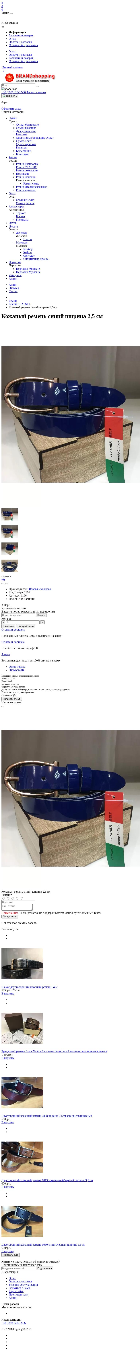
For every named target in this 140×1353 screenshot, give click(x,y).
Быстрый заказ (26, 626)
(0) (3, 579)
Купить (41, 615)
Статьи (13, 291)
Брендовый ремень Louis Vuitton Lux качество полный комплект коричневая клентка (54, 1051)
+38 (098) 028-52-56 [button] (13, 1322)
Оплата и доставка (20, 41)
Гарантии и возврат (21, 35)
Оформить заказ (11, 108)
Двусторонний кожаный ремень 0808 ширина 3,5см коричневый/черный (46, 1115)
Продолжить (10, 916)
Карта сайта (16, 1291)
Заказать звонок (36, 92)
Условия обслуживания (23, 45)
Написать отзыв (11, 699)
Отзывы (14, 288)
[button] (12, 67)
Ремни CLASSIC (19, 304)
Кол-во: (6, 618)
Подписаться (44, 1268)
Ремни (13, 300)
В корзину (8, 626)
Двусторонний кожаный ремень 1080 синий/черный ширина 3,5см (43, 1244)
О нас (12, 38)
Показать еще (10, 1254)
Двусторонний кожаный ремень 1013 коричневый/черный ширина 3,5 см (47, 1180)
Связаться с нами (19, 1287)
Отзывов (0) (16, 669)
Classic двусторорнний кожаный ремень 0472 (29, 986)
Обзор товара (17, 666)
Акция (5, 654)
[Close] (2, 706)
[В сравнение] (6, 583)
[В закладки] (2, 583)
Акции (13, 284)
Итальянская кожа (40, 589)
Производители (18, 1294)
